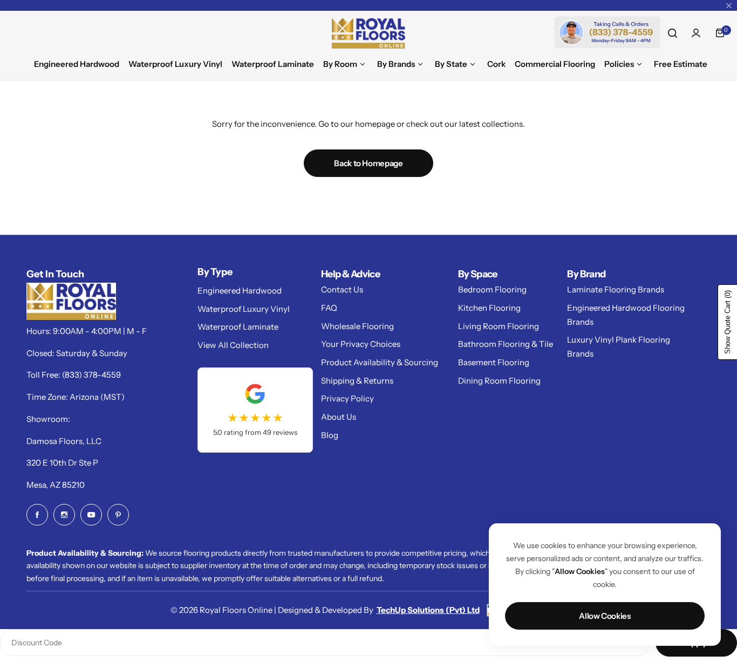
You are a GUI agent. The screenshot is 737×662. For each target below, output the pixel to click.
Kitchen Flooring (489, 308)
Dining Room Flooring (499, 381)
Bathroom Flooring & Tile (505, 344)
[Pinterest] (118, 514)
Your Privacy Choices (360, 344)
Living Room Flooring (498, 326)
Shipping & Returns (357, 381)
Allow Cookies (604, 616)
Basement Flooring (493, 362)
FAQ (329, 308)
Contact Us (342, 289)
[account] (696, 33)
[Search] (672, 33)
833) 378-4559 (93, 375)
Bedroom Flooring (492, 289)
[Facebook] (37, 514)
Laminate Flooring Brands (615, 289)
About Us (338, 417)
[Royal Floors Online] (368, 33)
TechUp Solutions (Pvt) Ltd (428, 610)
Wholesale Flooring (357, 326)
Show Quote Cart (728, 322)
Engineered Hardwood (239, 290)
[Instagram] (64, 514)
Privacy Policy (347, 398)
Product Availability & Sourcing (379, 362)
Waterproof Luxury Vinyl (243, 309)
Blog (329, 435)
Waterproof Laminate (237, 327)
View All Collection (233, 345)
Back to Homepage (368, 163)
